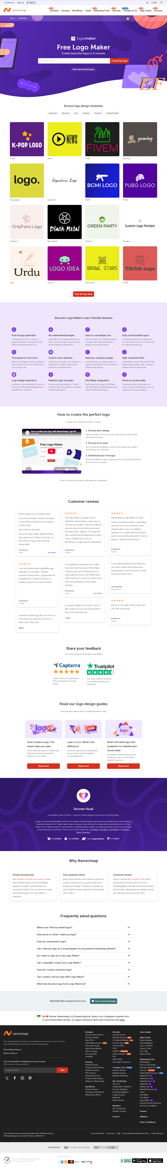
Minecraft (65, 113)
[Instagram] (22, 1078)
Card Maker (114, 830)
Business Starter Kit (150, 1068)
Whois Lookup (91, 1051)
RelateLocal (146, 1087)
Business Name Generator (150, 1103)
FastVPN (120, 1051)
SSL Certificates (120, 1081)
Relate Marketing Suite (151, 1073)
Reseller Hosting (92, 1070)
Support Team (138, 879)
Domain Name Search (94, 1035)
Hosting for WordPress (94, 1068)
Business (86, 113)
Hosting (65, 10)
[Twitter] (7, 1078)
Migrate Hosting (119, 1073)
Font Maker (94, 830)
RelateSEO (145, 1076)
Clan (76, 113)
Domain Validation (120, 1089)
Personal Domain (92, 1046)
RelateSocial (146, 1078)
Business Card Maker (148, 1106)
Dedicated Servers (92, 1076)
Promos (116, 1117)
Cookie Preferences (157, 1133)
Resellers (117, 1106)
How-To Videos (146, 1046)
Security (116, 10)
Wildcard (116, 1098)
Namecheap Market (93, 1048)
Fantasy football (112, 113)
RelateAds (145, 1084)
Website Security (122, 1038)
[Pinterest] (30, 1078)
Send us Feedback (147, 1122)
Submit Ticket (145, 1048)
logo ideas (78, 480)
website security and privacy (30, 879)
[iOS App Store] (155, 1160)
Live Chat (143, 1051)
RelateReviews (147, 1081)
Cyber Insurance (122, 1054)
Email (88, 10)
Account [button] (158, 10)
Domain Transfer (92, 1038)
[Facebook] (14, 1078)
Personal (98, 113)
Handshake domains (95, 1043)
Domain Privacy (119, 1035)
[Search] (161, 2)
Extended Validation (121, 1092)
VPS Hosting (90, 1073)
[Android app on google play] (139, 1160)
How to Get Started (148, 1065)
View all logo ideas (84, 294)
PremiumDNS (91, 1054)
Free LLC (147, 1070)
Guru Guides (145, 1032)
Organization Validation (122, 1087)
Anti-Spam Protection (121, 1062)
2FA (114, 1057)
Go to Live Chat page (105, 1001)
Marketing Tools (101, 10)
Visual (12, 18)
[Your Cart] (147, 2)
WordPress (77, 10)
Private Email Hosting (94, 1078)
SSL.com (116, 1084)
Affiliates (144, 1117)
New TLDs (89, 1040)
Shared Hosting (91, 1065)
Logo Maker (146, 1100)
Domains (54, 10)
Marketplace (145, 1062)
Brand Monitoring (148, 1089)
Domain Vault (120, 1043)
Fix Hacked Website (123, 1040)
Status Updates (146, 1040)
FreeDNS (89, 1057)
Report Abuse (145, 1054)
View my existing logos (83, 69)
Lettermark (53, 113)
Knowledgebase (146, 1043)
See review (52, 552)
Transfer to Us (130, 10)
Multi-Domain (118, 1100)
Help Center (145, 10)
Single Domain (119, 1095)
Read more (43, 766)
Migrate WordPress (93, 1095)
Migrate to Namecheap (94, 1081)
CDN (115, 1048)
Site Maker (104, 830)
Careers (143, 1111)
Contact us (9, 2)
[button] (83, 927)
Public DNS (117, 1059)
